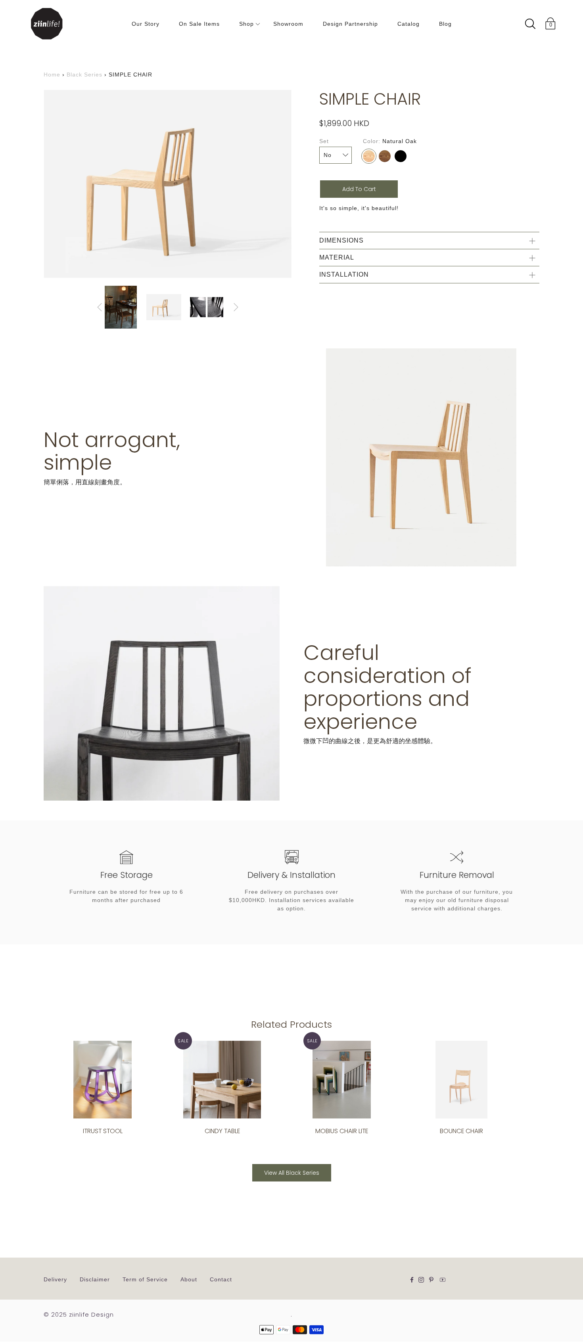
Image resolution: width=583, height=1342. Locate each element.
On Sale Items (199, 24)
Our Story (145, 24)
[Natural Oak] (369, 156)
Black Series (84, 74)
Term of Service (145, 1279)
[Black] (401, 156)
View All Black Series (291, 1173)
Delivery (55, 1279)
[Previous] (99, 307)
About (188, 1279)
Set (324, 141)
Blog (445, 24)
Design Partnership (350, 24)
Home (52, 74)
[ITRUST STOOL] (102, 1079)
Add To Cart (359, 189)
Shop (246, 24)
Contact (221, 1279)
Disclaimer (95, 1279)
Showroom (288, 24)
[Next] (236, 307)
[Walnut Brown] (385, 156)
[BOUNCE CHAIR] (461, 1079)
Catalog (408, 24)
